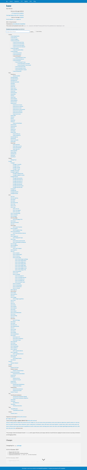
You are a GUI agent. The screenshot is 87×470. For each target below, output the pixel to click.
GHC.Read (13, 321)
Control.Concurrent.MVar (18, 43)
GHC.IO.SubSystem (17, 286)
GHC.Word (13, 359)
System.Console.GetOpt (18, 370)
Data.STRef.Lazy (16, 133)
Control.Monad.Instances (18, 59)
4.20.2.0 (21, 13)
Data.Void (13, 155)
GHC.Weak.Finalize (17, 358)
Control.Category (14, 39)
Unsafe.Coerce (14, 413)
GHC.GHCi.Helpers (17, 248)
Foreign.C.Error (16, 165)
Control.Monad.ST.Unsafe (21, 69)
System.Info (13, 381)
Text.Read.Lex (16, 402)
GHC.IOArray (14, 289)
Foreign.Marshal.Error (18, 181)
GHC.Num (13, 309)
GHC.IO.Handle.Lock (20, 279)
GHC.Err (13, 224)
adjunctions (63, 422)
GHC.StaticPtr (14, 341)
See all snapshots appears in (13, 19)
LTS (21, 1)
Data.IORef (13, 115)
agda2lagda (65, 426)
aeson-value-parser (35, 426)
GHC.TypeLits (14, 349)
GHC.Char (13, 204)
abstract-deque (9, 422)
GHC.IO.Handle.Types (20, 282)
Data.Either (13, 94)
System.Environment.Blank (19, 373)
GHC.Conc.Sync (16, 211)
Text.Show (13, 404)
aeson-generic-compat (57, 424)
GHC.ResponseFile (15, 326)
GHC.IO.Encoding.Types (20, 265)
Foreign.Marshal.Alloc (18, 178)
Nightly (26, 1)
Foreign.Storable (14, 193)
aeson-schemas (9, 426)
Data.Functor (13, 103)
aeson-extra (49, 424)
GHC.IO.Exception (17, 271)
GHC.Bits (13, 201)
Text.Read (13, 401)
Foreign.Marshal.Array (18, 179)
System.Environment (15, 372)
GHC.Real (13, 323)
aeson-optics (65, 424)
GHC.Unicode (14, 355)
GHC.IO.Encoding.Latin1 (20, 263)
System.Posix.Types (17, 390)
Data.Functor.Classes (17, 104)
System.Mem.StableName (18, 384)
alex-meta (8, 428)
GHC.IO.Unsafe (16, 288)
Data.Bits (13, 83)
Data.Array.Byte (16, 75)
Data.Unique (13, 152)
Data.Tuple (13, 141)
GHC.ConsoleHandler (15, 213)
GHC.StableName (15, 334)
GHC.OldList (13, 311)
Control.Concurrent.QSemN (19, 46)
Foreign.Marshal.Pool (17, 182)
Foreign (10, 161)
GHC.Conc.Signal (17, 210)
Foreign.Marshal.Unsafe (18, 185)
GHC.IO (12, 251)
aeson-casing (30, 424)
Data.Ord (13, 127)
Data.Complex (14, 89)
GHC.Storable (14, 344)
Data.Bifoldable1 (14, 78)
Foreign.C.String (16, 167)
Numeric (10, 361)
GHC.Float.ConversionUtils (19, 240)
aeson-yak (52, 426)
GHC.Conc (13, 207)
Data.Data (13, 91)
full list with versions (21, 416)
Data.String (13, 138)
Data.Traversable (14, 140)
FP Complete (62, 468)
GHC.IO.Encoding (17, 257)
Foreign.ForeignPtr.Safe (18, 173)
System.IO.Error (16, 378)
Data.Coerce (13, 88)
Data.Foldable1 (14, 100)
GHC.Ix (12, 301)
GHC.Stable (13, 332)
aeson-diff (44, 424)
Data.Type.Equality (17, 147)
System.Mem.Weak (17, 385)
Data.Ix (12, 118)
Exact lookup (39, 31)
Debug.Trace (13, 159)
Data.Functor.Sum (17, 114)
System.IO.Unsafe (17, 379)
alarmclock (74, 426)
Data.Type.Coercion (17, 146)
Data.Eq (12, 95)
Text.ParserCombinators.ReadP (20, 396)
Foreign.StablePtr (14, 191)
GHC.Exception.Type (17, 230)
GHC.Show (13, 330)
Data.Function (14, 101)
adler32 (68, 422)
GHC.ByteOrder (14, 202)
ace (36, 422)
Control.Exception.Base (18, 49)
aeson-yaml (57, 426)
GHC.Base (13, 199)
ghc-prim (14, 418)
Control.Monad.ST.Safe (20, 66)
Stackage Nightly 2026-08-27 (12, 15)
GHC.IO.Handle (16, 274)
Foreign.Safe (13, 190)
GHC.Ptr (13, 317)
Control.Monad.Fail (17, 52)
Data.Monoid (14, 126)
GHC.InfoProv (14, 294)
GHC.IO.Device (16, 256)
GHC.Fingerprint (14, 236)
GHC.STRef (13, 329)
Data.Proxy (13, 129)
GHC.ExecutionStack (15, 231)
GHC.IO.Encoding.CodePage (21, 259)
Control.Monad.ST (17, 60)
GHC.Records (14, 324)
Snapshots (16, 1)
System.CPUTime (14, 367)
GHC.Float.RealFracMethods (19, 242)
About (11, 1)
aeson (17, 424)
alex (79, 426)
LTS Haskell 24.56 (15, 13)
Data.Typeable (14, 150)
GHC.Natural (14, 308)
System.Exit (13, 375)
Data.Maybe (13, 124)
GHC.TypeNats (14, 352)
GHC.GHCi (13, 246)
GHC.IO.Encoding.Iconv (20, 262)
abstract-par (26, 422)
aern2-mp (8, 424)
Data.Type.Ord (16, 149)
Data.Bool (13, 85)
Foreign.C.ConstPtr (17, 164)
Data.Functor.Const (17, 107)
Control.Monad (14, 51)
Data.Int (12, 117)
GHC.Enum (13, 220)
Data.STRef (13, 132)
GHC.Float (13, 239)
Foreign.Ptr (13, 188)
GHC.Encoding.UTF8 (17, 219)
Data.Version (13, 153)
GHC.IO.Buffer (16, 253)
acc (34, 422)
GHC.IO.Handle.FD (19, 275)
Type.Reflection (14, 408)
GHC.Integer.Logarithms (18, 298)
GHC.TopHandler (14, 346)
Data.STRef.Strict (17, 135)
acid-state (40, 422)
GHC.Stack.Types (17, 340)
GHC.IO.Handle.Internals (20, 277)
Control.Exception (15, 48)
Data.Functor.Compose (18, 106)
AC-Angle (31, 422)
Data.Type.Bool (16, 144)
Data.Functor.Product (17, 112)
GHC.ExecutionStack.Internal (19, 233)
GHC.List (13, 303)
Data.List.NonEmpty (17, 123)
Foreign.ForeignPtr (15, 172)
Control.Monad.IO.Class (20, 57)
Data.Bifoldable (14, 77)
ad (55, 422)
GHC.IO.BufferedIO (17, 254)
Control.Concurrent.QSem (18, 45)
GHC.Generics (14, 249)
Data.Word (13, 156)
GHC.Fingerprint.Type (18, 237)
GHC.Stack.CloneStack (18, 338)
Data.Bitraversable (15, 81)
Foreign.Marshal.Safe (17, 184)
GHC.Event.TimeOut (17, 227)
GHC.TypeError (14, 347)
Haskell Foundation (42, 468)
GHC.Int (12, 295)
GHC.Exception (14, 228)
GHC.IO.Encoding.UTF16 (20, 266)
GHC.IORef (13, 292)
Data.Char (13, 86)
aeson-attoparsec (22, 424)
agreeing (70, 426)
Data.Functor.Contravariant (19, 109)
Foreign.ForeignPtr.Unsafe (18, 175)
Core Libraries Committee (19, 23)
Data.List (13, 121)
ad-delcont (58, 422)
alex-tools (13, 428)
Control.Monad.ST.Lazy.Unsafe (24, 65)
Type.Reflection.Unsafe (18, 410)
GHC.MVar (13, 304)
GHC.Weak (13, 356)
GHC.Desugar (14, 216)
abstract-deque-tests (18, 422)
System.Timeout (14, 392)
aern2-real (13, 424)
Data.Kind (13, 120)
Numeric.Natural (14, 363)
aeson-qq (77, 424)
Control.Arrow (14, 37)
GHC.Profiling (14, 315)
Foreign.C (13, 162)
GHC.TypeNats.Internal (18, 353)
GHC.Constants (14, 214)
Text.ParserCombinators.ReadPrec (20, 398)
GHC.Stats (13, 343)
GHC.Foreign (13, 243)
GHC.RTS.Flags (16, 320)
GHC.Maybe (13, 306)
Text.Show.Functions (17, 405)
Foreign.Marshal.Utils (17, 187)
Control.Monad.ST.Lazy (20, 62)
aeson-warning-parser (44, 426)
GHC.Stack (13, 335)
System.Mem (13, 382)
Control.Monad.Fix (17, 54)
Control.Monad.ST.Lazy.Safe (23, 63)
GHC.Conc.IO (16, 208)
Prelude (10, 364)
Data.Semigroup (14, 136)
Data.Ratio (13, 130)
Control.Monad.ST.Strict (20, 68)
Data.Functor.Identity (17, 111)
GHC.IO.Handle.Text (19, 280)
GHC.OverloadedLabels (16, 312)
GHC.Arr (13, 196)
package (18, 445)
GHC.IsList (13, 300)
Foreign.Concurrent (15, 170)
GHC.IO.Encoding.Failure (20, 260)
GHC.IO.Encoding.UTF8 (20, 269)
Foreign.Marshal (14, 176)
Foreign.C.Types (16, 169)
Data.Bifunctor (14, 80)
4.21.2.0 (21, 15)
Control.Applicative (15, 36)
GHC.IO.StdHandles (17, 285)
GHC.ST (12, 327)
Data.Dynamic (14, 92)
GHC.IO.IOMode (17, 283)
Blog (35, 1)
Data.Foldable (14, 98)
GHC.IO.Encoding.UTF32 (20, 268)
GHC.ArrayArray (14, 198)
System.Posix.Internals (18, 388)
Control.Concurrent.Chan (18, 42)
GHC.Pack (13, 314)
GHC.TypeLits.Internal (18, 350)
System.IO (13, 376)
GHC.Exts (13, 234)
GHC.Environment (15, 222)
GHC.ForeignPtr (14, 245)
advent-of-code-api (75, 422)
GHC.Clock (13, 205)
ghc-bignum (9, 418)
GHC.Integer (13, 297)
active (53, 422)
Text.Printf (13, 399)
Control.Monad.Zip (17, 71)
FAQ (31, 1)
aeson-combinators (37, 424)
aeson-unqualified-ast (26, 426)
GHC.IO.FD (15, 272)
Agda (61, 426)
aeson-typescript (17, 426)
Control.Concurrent (15, 40)
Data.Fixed (13, 97)
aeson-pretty (71, 424)
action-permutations (46, 422)
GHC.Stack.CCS (16, 337)
